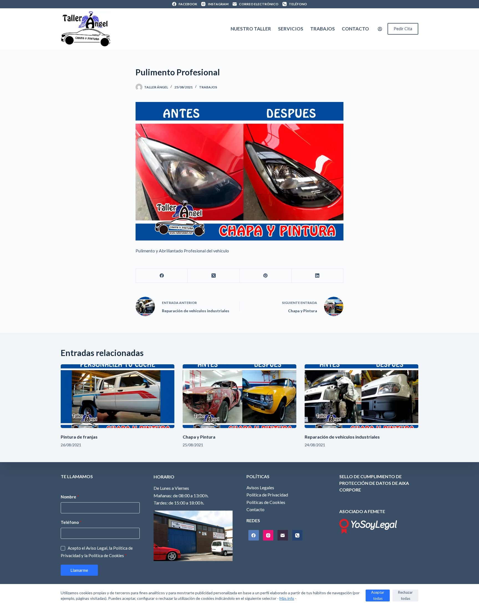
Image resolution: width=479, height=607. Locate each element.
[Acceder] (380, 29)
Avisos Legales (260, 487)
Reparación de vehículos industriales (342, 436)
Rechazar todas (405, 595)
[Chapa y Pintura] (239, 396)
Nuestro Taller (251, 29)
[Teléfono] (297, 535)
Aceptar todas (377, 595)
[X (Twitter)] (214, 276)
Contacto (355, 29)
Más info (286, 598)
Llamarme (79, 570)
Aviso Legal (96, 547)
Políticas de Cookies (265, 502)
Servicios (290, 29)
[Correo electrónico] (282, 535)
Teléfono (71, 522)
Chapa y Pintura (199, 436)
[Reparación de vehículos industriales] (361, 396)
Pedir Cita (403, 28)
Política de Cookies (106, 555)
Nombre (70, 496)
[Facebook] (162, 276)
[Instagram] (268, 535)
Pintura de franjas (79, 436)
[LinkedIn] (317, 276)
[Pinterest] (266, 276)
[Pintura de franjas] (117, 396)
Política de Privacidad (267, 494)
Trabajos (322, 29)
